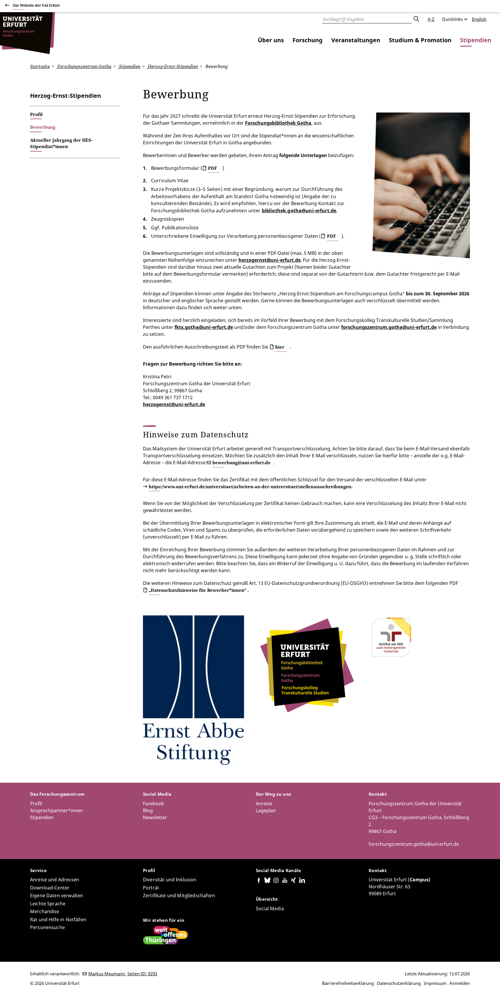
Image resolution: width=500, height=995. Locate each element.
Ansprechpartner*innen (56, 810)
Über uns (271, 40)
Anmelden (459, 983)
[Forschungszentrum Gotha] (27, 33)
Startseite (40, 66)
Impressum (435, 983)
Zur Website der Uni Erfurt (36, 5)
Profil (36, 803)
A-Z (431, 19)
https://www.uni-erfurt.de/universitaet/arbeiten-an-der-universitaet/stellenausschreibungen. (250, 486)
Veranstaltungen (355, 40)
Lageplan (266, 810)
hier (279, 347)
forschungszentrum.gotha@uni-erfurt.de (414, 844)
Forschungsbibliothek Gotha (278, 123)
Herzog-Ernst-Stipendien (172, 66)
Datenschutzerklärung (399, 983)
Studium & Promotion (420, 40)
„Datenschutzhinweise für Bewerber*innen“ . (199, 590)
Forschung (308, 40)
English (479, 19)
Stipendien (475, 40)
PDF (212, 168)
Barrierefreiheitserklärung (348, 983)
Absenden (416, 19)
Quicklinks (452, 19)
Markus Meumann (106, 973)
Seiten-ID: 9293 (142, 973)
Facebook (153, 803)
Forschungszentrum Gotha (83, 66)
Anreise (264, 803)
